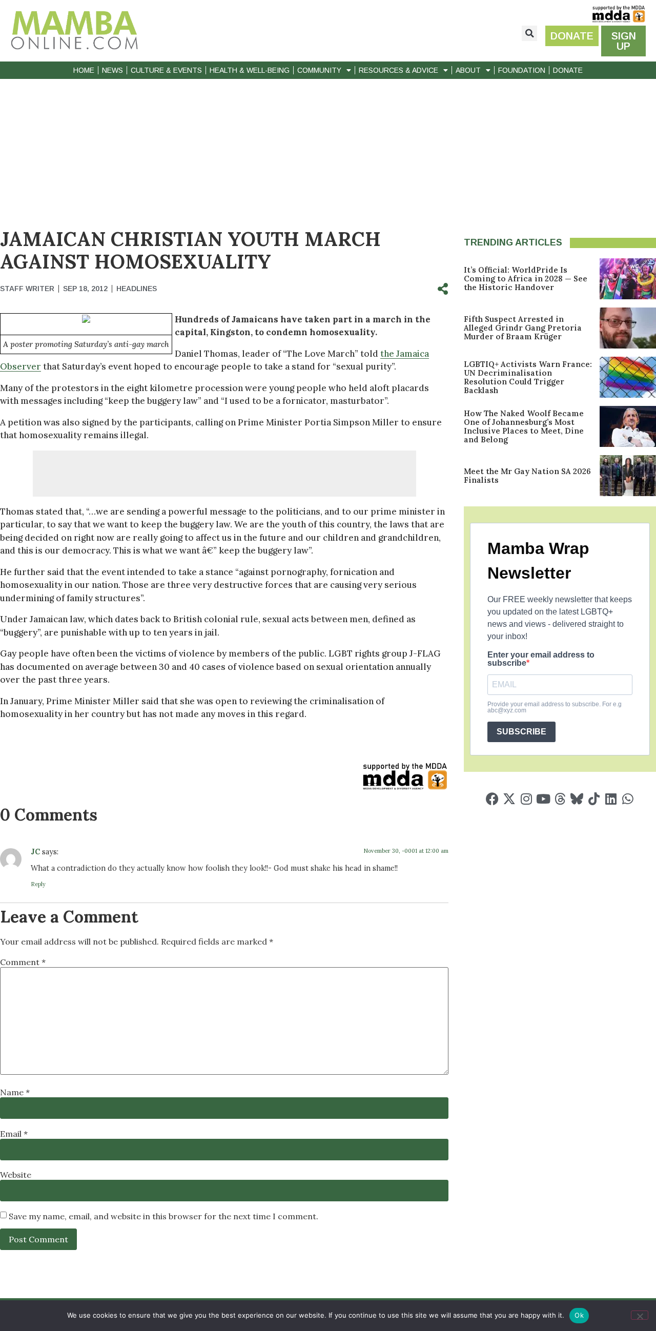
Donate (568, 70)
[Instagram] (526, 798)
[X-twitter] (509, 798)
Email (14, 1134)
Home (83, 70)
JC (35, 851)
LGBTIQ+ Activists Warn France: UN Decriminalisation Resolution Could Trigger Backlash (528, 377)
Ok (579, 1315)
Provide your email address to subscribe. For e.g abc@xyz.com (554, 707)
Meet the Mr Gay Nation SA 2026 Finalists (527, 475)
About (468, 70)
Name (15, 1092)
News (112, 70)
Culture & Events (166, 70)
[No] (639, 1315)
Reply (38, 884)
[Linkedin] (610, 798)
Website (15, 1175)
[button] (529, 33)
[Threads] (560, 798)
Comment (23, 962)
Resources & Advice (398, 70)
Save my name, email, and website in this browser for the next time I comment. (163, 1216)
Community (319, 70)
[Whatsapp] (627, 798)
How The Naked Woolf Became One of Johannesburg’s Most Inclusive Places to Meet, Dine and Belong (524, 426)
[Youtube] (543, 798)
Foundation (521, 70)
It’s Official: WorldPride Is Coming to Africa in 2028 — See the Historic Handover (525, 278)
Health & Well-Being (250, 70)
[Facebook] (492, 798)
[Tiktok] (593, 798)
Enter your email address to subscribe (540, 659)
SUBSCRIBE (521, 731)
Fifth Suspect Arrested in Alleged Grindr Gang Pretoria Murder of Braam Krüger (523, 327)
